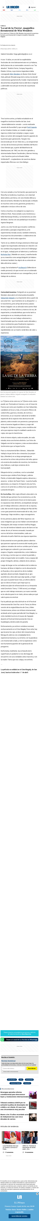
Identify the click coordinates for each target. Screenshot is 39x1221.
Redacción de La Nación (8, 45)
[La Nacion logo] (12, 7)
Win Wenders (12, 1079)
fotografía (27, 1083)
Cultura (3, 26)
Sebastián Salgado (8, 298)
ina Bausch (23, 268)
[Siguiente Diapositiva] (37, 1142)
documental (29, 1079)
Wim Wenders (15, 74)
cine (21, 1079)
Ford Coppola (32, 127)
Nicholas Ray (5, 254)
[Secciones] (3, 7)
